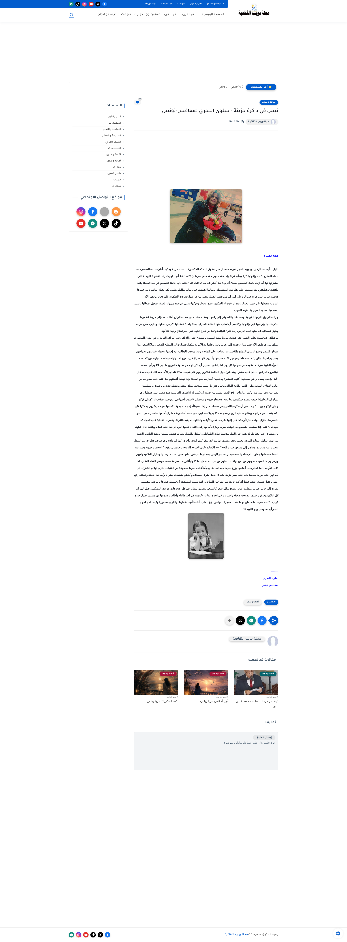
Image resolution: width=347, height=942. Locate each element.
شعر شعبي (171, 14)
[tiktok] (77, 4)
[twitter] (97, 4)
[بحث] (71, 15)
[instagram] (84, 4)
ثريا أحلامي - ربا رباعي (231, 87)
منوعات (181, 4)
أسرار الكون (196, 4)
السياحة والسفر (215, 4)
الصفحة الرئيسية (213, 14)
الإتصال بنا (150, 4)
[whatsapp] (71, 4)
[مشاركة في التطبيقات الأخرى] (229, 620)
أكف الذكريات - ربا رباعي (162, 701)
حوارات (138, 14)
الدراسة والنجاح (108, 14)
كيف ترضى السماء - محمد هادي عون (257, 704)
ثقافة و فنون (114, 154)
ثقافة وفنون (153, 14)
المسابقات (167, 4)
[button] (262, 620)
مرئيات (117, 180)
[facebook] (104, 4)
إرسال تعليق (264, 737)
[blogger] (116, 211)
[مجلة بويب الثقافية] (253, 10)
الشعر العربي (190, 14)
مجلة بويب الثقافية (258, 122)
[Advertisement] (173, 54)
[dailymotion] (104, 211)
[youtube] (91, 4)
